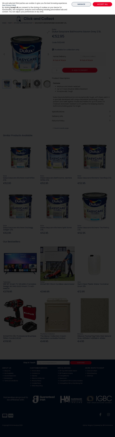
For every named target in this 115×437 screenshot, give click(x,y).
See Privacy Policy (9, 5)
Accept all (102, 4)
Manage (81, 4)
